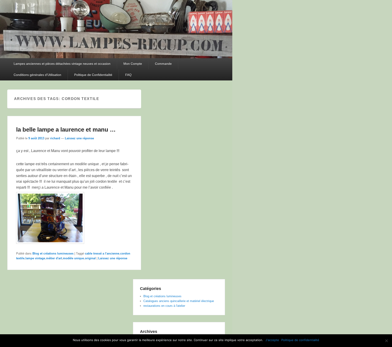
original (90, 258)
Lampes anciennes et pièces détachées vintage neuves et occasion (62, 63)
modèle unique (73, 258)
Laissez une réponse (79, 138)
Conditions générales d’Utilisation (37, 75)
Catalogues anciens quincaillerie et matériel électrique (178, 301)
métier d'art (54, 258)
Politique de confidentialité (300, 340)
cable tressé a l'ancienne (102, 253)
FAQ (128, 75)
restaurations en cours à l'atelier (164, 305)
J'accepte (272, 340)
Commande (163, 63)
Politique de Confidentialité (93, 75)
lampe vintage (35, 258)
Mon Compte (132, 63)
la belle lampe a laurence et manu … (66, 129)
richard (55, 138)
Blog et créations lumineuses (53, 253)
